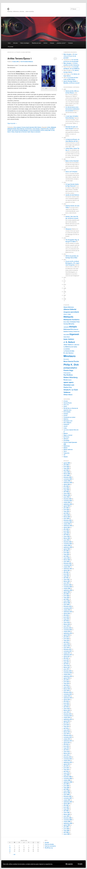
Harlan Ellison (67, 337)
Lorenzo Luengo (44, 130)
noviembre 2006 (68, 819)
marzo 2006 (67, 834)
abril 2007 (66, 810)
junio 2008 (66, 785)
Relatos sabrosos (68, 449)
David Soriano (28, 129)
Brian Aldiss (66, 322)
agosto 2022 (67, 549)
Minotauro (70, 356)
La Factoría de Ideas (69, 351)
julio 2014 (66, 723)
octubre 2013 (67, 739)
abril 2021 (66, 577)
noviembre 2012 (68, 759)
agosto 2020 (67, 592)
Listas (65, 428)
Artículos (15, 43)
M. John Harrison (68, 353)
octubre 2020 (67, 588)
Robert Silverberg (70, 377)
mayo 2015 (66, 705)
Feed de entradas (49, 844)
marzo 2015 (67, 708)
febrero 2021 (67, 581)
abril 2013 (66, 750)
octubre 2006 (67, 821)
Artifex (48, 127)
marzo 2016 (67, 687)
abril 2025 (66, 491)
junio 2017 (66, 660)
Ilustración (66, 424)
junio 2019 (66, 617)
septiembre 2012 (68, 762)
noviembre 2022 (68, 543)
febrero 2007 (67, 814)
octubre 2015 (67, 696)
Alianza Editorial (70, 309)
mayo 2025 (66, 490)
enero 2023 (66, 540)
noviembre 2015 (68, 694)
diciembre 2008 (68, 776)
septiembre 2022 (68, 547)
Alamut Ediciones (69, 307)
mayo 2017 (66, 662)
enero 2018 (66, 647)
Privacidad (10, 46)
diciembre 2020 (68, 585)
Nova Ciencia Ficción (71, 361)
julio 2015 (66, 701)
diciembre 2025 (68, 477)
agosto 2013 (67, 742)
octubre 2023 (67, 524)
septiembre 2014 (68, 719)
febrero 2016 (67, 689)
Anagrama (67, 312)
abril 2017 (66, 663)
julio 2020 (66, 594)
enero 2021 (66, 583)
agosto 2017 (67, 656)
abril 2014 (66, 728)
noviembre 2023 (68, 522)
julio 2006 (66, 827)
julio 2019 (66, 615)
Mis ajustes (69, 864)
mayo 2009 (66, 775)
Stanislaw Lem (69, 385)
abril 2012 (66, 771)
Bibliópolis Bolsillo (11, 129)
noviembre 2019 (68, 608)
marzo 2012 (67, 773)
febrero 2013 (67, 753)
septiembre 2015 (68, 697)
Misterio (66, 433)
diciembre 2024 (68, 499)
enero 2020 (66, 604)
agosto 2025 (67, 484)
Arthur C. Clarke (67, 314)
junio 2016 (66, 681)
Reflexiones (67, 446)
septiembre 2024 (68, 504)
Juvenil (65, 426)
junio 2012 (66, 767)
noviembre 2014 (68, 715)
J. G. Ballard (69, 342)
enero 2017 (66, 669)
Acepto (80, 864)
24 (9, 851)
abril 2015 (66, 706)
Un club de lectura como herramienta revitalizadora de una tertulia (72, 108)
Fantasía (66, 413)
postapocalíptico (70, 367)
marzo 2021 (67, 579)
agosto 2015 (67, 699)
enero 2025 (66, 497)
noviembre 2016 (68, 672)
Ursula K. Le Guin (71, 389)
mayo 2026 (66, 468)
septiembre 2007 (68, 802)
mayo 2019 (66, 619)
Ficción (65, 415)
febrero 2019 (67, 624)
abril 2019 (66, 620)
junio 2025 (66, 488)
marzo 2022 (67, 558)
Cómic (65, 406)
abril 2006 (66, 832)
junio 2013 (66, 746)
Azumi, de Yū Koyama (71, 171)
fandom (66, 331)
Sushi (28, 132)
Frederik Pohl (76, 331)
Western (66, 456)
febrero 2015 (67, 710)
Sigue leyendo (12, 123)
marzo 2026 (67, 472)
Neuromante (66, 359)
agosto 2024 (67, 506)
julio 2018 (66, 637)
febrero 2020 (67, 603)
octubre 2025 (67, 481)
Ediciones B (68, 329)
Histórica (66, 419)
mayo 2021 (66, 576)
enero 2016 (66, 690)
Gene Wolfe (66, 334)
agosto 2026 (67, 463)
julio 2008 (66, 784)
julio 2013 (66, 744)
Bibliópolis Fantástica (71, 320)
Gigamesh (74, 334)
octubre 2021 (67, 567)
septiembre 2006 (68, 823)
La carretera (67, 349)
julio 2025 (66, 486)
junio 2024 (66, 509)
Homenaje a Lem (68, 421)
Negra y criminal (68, 435)
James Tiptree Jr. (69, 345)
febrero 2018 (67, 646)
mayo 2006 (66, 830)
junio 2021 (66, 574)
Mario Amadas (67, 54)
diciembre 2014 (68, 714)
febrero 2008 (67, 793)
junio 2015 (66, 703)
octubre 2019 (67, 610)
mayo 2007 (66, 809)
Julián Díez (76, 344)
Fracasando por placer (69, 417)
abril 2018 (66, 642)
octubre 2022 (67, 545)
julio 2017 (66, 658)
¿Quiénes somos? (61, 43)
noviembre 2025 (68, 479)
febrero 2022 (67, 559)
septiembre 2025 (68, 482)
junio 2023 (66, 531)
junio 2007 (66, 807)
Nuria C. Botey (11, 132)
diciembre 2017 (68, 649)
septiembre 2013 (68, 741)
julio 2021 (66, 572)
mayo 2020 (66, 597)
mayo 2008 (66, 787)
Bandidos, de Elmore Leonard (71, 83)
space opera (68, 382)
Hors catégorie (17, 127)
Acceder (47, 842)
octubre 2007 (67, 800)
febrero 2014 (67, 732)
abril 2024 (66, 513)
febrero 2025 (67, 495)
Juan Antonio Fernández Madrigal (20, 130)
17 (9, 849)
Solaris (69, 380)
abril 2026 (66, 470)
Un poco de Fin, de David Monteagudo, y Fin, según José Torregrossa (72, 263)
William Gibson (68, 395)
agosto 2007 (67, 803)
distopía (73, 326)
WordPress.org (49, 848)
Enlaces (52, 43)
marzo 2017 (67, 665)
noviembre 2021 (68, 565)
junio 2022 (66, 552)
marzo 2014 (67, 730)
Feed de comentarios (50, 846)
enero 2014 (66, 733)
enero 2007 (66, 816)
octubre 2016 (67, 674)
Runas (66, 380)
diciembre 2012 (68, 757)
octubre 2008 (67, 780)
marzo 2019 (67, 622)
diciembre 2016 (68, 671)
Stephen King (68, 387)
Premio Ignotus (67, 373)
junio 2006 (66, 828)
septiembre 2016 (68, 676)
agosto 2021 (67, 570)
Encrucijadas (67, 412)
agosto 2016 (67, 678)
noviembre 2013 (68, 737)
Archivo (45, 43)
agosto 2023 (67, 527)
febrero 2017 (67, 667)
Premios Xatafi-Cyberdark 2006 (29, 127)
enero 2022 (66, 561)
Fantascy (70, 331)
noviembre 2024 (68, 500)
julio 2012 (66, 766)
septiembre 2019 (68, 611)
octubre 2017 (67, 653)
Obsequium (69, 229)
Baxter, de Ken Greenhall (72, 161)
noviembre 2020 (68, 586)
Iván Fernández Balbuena (27, 61)
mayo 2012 (66, 769)
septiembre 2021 (68, 568)
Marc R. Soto (51, 130)
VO (64, 455)
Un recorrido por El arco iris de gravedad (70, 56)
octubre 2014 (67, 717)
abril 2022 (66, 556)
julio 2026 (66, 464)
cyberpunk (66, 327)
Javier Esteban (36, 129)
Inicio (9, 43)
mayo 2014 (66, 726)
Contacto (70, 43)
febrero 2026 (67, 473)
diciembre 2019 (68, 606)
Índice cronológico (24, 43)
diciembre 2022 (68, 542)
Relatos (39, 127)
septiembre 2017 (68, 654)
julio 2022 (66, 550)
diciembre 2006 (68, 818)
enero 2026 (66, 475)
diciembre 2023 (68, 520)
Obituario (66, 438)
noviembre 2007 (68, 798)
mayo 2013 (66, 748)
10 (9, 847)
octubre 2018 (67, 631)
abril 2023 (66, 534)
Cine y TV (66, 404)
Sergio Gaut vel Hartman (21, 132)
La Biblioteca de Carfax (70, 347)
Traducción (66, 453)
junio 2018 (66, 638)
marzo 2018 (67, 644)
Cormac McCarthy (69, 324)
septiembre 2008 (68, 782)
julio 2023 (66, 529)
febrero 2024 (67, 516)
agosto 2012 (67, 764)
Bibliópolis (53, 127)
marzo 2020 (67, 601)
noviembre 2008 (68, 778)
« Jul (14, 854)
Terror (65, 451)
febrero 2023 (67, 538)
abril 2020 (66, 599)
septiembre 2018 (68, 633)
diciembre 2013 (68, 735)
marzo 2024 (67, 515)
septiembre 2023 (68, 525)
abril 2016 (66, 685)
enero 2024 (66, 518)
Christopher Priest (75, 322)
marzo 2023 (67, 536)
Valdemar (67, 392)
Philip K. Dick (71, 364)
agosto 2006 (67, 825)
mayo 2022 (66, 554)
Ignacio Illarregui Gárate (70, 81)
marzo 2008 (67, 791)
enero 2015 (66, 712)
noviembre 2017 (68, 651)
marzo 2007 (67, 812)
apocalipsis (75, 312)
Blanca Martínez (21, 129)
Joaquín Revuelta (44, 129)
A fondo (66, 401)
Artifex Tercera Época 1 (19, 58)
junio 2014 (66, 724)
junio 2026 (66, 466)
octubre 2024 (67, 502)
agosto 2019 (67, 613)
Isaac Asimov (69, 339)
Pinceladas (66, 440)
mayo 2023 (66, 533)
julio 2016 (66, 680)
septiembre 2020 (68, 590)
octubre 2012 (67, 760)
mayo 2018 (66, 640)
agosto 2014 (67, 721)
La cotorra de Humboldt (34, 130)
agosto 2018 (67, 635)
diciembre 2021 (68, 563)
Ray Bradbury (68, 375)
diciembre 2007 (68, 796)
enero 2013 (66, 755)
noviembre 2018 (68, 629)
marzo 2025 (67, 493)
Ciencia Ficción (68, 403)
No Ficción (66, 437)
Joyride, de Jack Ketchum (72, 195)
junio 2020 (66, 595)
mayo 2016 (66, 683)
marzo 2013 (67, 751)
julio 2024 (66, 507)
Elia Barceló (75, 329)
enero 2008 (66, 794)
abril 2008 (66, 789)
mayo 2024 (66, 511)
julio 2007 (66, 805)
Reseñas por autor (36, 43)
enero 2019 (66, 626)
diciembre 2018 (68, 628)
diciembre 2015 (68, 692)
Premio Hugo (68, 370)
